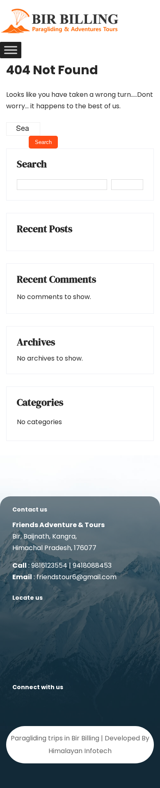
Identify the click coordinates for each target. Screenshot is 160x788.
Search (32, 165)
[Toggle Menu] (10, 50)
